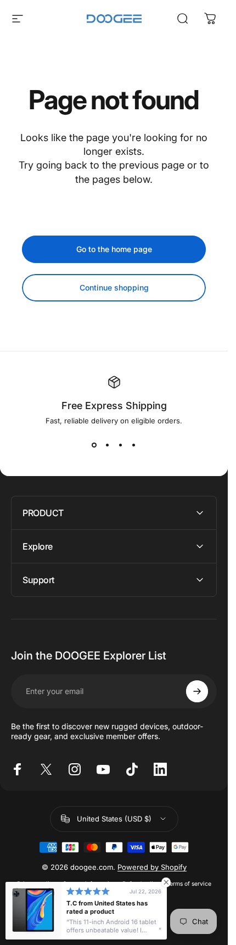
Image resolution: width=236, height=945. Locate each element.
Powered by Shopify (152, 867)
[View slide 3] (120, 444)
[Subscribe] (197, 691)
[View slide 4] (134, 444)
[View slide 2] (107, 444)
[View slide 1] (94, 444)
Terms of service (188, 883)
